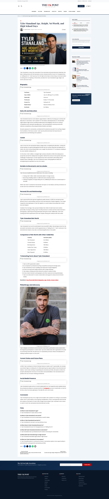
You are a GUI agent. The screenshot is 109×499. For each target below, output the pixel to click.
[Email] (35, 68)
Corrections (81, 480)
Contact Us (64, 478)
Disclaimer (81, 485)
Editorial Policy (82, 476)
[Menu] (19, 6)
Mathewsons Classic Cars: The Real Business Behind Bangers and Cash (81, 25)
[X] (27, 68)
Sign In (88, 6)
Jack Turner (27, 29)
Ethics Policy (81, 478)
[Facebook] (25, 68)
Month (87, 22)
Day (75, 22)
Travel (65, 11)
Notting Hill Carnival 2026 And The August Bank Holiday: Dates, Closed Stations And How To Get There (81, 29)
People (78, 11)
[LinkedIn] (30, 68)
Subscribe (81, 6)
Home (19, 16)
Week (81, 22)
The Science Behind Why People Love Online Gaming (82, 86)
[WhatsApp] (33, 68)
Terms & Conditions (83, 484)
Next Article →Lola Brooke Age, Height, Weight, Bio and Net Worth (55, 452)
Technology (47, 11)
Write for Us (84, 1)
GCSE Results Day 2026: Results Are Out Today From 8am (83, 70)
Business (34, 11)
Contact (89, 1)
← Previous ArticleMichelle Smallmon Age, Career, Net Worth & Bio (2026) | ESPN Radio (30, 452)
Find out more (76, 100)
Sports (60, 11)
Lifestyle (54, 11)
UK (21, 16)
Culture (40, 11)
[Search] (21, 6)
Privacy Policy (81, 482)
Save (64, 29)
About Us (79, 1)
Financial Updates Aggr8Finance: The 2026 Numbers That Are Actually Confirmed (82, 78)
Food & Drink (72, 11)
